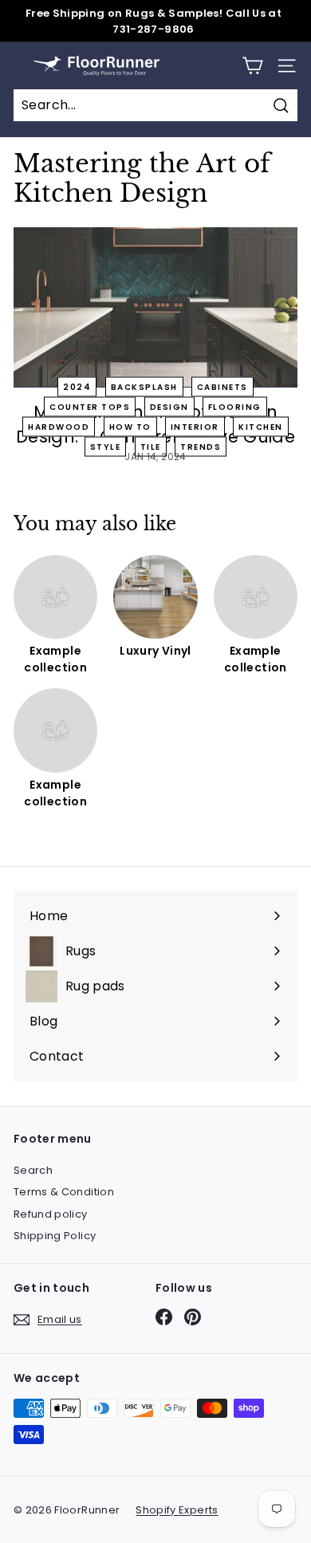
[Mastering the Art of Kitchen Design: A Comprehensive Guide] (155, 307)
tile (150, 446)
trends (200, 446)
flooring (235, 406)
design (169, 406)
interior (195, 426)
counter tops (89, 406)
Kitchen (260, 426)
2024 (77, 386)
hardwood (58, 426)
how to (130, 426)
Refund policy (51, 1214)
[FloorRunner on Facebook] (164, 1317)
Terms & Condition (64, 1191)
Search (33, 1170)
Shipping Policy (55, 1235)
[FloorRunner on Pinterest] (192, 1317)
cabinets (222, 386)
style (105, 446)
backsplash (144, 386)
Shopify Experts (177, 1509)
